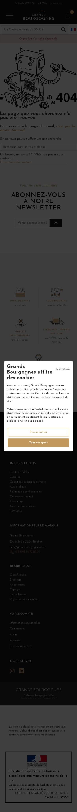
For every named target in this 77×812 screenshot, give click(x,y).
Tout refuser (63, 369)
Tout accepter (38, 442)
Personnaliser (38, 432)
